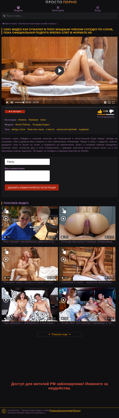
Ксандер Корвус (41, 124)
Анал (43, 119)
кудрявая (84, 129)
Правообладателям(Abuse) (65, 410)
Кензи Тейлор (22, 124)
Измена (22, 119)
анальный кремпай (67, 129)
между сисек (18, 129)
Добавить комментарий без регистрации (32, 188)
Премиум (33, 119)
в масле (50, 129)
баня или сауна (35, 129)
